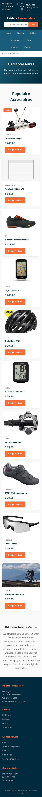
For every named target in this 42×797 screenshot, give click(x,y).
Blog (29, 40)
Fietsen (20, 33)
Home (8, 33)
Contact (27, 47)
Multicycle (6, 715)
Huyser (5, 723)
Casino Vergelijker (10, 759)
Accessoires (16, 40)
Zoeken (33, 24)
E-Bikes (33, 33)
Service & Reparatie (10, 746)
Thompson (7, 727)
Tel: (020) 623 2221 (22, 7)
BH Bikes (6, 719)
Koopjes (14, 47)
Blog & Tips (7, 754)
